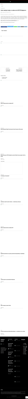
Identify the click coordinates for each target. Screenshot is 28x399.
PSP (19, 393)
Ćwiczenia (24, 350)
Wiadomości (3, 8)
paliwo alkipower (23, 393)
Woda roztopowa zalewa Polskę (6, 305)
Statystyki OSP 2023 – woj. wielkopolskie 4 (10, 370)
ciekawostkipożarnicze (10, 393)
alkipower (10, 392)
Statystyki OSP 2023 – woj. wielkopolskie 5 (10, 361)
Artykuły (24, 344)
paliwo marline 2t (3, 392)
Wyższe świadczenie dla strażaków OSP (7, 103)
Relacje (24, 348)
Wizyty (24, 351)
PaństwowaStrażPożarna (16, 393)
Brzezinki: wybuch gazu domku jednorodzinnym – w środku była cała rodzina (13, 331)
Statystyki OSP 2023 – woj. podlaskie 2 (10, 344)
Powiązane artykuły (4, 77)
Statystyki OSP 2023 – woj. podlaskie (10, 353)
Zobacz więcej (2, 159)
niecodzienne (5, 393)
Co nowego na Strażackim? (5, 175)
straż (20, 393)
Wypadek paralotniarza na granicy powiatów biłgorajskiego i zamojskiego (12, 253)
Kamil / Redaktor (4, 30)
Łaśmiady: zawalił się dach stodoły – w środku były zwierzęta (11, 201)
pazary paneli (18, 392)
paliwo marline (7, 392)
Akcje (1, 200)
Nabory (1, 8)
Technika (24, 347)
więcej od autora (4, 78)
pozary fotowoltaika (13, 392)
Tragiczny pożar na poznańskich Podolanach (8, 279)
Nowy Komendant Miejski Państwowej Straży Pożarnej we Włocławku (12, 129)
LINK (18, 20)
